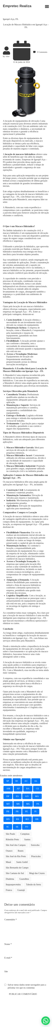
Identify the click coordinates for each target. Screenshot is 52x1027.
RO (27, 819)
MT (8, 804)
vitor (8, 56)
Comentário (10, 919)
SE (17, 827)
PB (7, 811)
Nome (8, 944)
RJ (16, 781)
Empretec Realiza (17, 6)
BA (27, 788)
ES (17, 796)
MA (37, 796)
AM (8, 788)
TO (26, 827)
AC (26, 781)
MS (18, 804)
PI (35, 811)
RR (37, 819)
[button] (45, 1020)
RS (17, 819)
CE (37, 788)
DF (7, 796)
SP (7, 781)
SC (7, 827)
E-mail (8, 958)
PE (26, 811)
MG (28, 804)
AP (18, 788)
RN (8, 819)
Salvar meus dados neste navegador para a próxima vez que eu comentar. (27, 986)
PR (17, 811)
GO (27, 796)
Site (6, 971)
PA (16, 19)
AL (35, 781)
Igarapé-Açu (8, 19)
